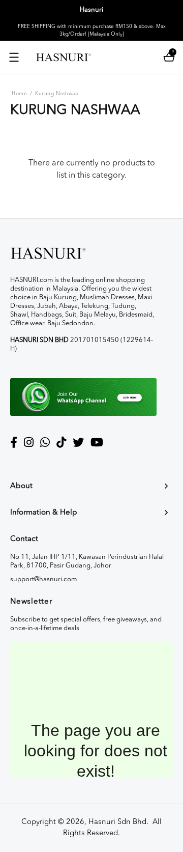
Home (19, 93)
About (21, 486)
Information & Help (43, 513)
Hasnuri (91, 10)
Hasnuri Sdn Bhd (117, 822)
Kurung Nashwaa (56, 93)
